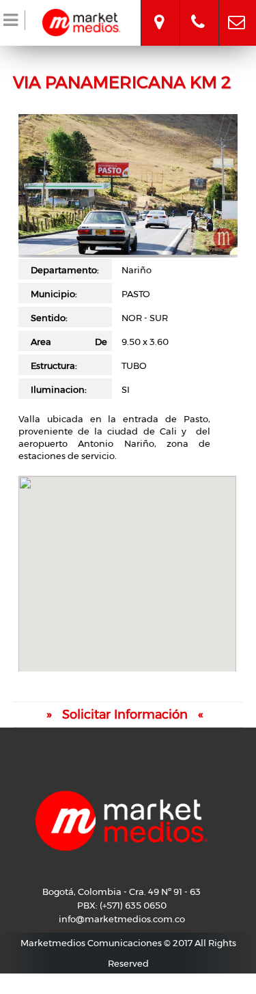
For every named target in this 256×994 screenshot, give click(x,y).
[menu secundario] (12, 22)
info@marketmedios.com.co (236, 10)
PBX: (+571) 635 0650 (122, 905)
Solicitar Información (125, 714)
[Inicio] (81, 20)
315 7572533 (198, 10)
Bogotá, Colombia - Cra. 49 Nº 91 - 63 (159, 10)
